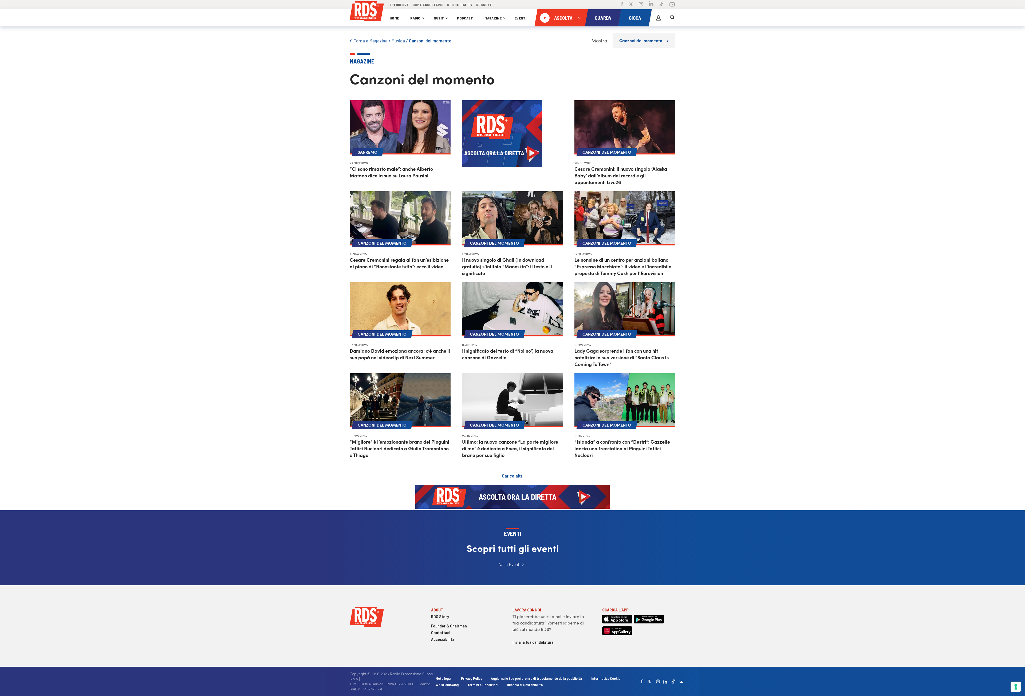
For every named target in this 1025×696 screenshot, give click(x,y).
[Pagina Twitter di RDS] (631, 5)
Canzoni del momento (430, 40)
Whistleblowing (447, 684)
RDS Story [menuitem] (440, 616)
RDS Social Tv (459, 4)
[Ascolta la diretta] (545, 18)
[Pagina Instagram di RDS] (641, 5)
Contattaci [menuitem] (440, 632)
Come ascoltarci (428, 4)
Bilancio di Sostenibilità (525, 684)
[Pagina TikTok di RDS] (661, 5)
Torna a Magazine (371, 40)
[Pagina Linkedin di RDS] (651, 4)
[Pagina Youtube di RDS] (672, 5)
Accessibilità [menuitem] (442, 639)
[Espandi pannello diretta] (579, 18)
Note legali (444, 678)
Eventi (521, 18)
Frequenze (399, 4)
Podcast (465, 18)
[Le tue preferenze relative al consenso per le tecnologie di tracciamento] (1016, 687)
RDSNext (484, 4)
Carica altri (512, 476)
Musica (398, 40)
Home (394, 18)
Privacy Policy (471, 678)
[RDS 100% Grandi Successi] (367, 12)
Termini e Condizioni (483, 684)
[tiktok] (673, 681)
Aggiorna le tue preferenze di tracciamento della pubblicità (536, 678)
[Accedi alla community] (658, 17)
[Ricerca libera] (672, 17)
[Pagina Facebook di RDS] (622, 5)
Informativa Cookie (605, 678)
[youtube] (681, 681)
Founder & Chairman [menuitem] (449, 625)
